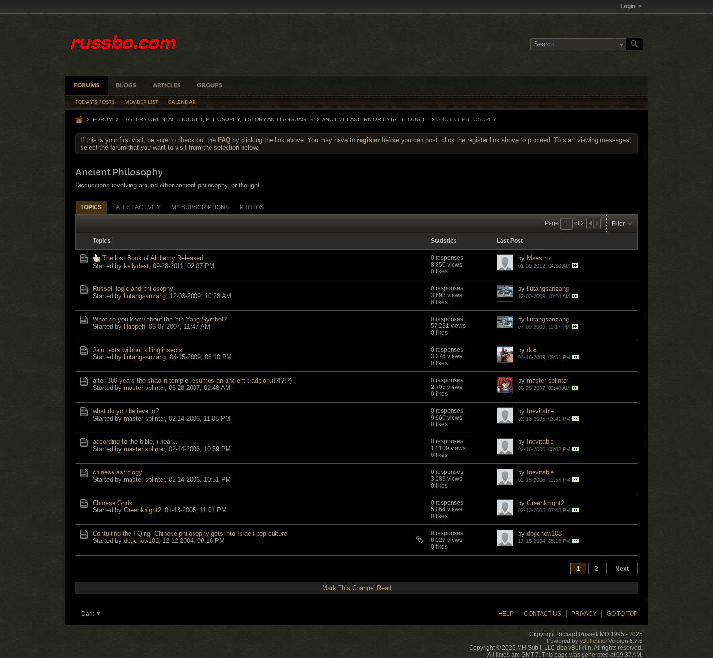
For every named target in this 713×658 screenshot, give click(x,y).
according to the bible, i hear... (135, 441)
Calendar (182, 102)
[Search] (634, 44)
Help (506, 613)
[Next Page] (597, 223)
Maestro (538, 258)
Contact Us (542, 613)
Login (627, 6)
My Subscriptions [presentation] (200, 207)
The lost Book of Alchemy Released (152, 258)
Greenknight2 (142, 510)
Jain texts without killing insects (137, 350)
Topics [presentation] (91, 207)
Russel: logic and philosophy (133, 288)
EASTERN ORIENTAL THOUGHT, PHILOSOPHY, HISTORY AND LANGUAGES (217, 119)
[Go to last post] (575, 265)
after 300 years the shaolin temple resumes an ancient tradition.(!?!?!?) (192, 380)
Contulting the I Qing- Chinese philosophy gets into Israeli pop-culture (190, 533)
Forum (103, 119)
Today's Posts (94, 102)
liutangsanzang (145, 296)
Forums (86, 85)
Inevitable (540, 411)
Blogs (126, 85)
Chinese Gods (112, 502)
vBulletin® (593, 641)
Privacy (584, 613)
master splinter (144, 387)
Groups (209, 85)
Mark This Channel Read (356, 587)
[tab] (91, 207)
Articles (166, 85)
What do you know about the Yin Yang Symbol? (160, 319)
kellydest (136, 266)
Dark (88, 613)
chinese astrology (117, 472)
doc (532, 350)
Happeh (134, 326)
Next (622, 568)
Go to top (622, 613)
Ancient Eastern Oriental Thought (375, 119)
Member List (141, 102)
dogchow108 (141, 540)
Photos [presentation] (252, 207)
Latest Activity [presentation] (137, 207)
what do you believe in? (126, 411)
